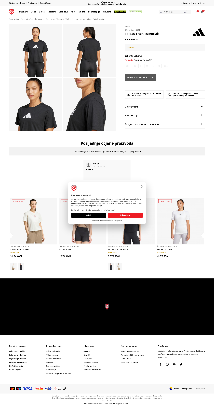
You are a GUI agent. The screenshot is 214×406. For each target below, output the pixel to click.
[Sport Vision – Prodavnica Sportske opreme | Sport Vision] (11, 11)
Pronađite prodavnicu (92, 370)
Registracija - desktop (18, 362)
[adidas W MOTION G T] (33, 221)
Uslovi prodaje (52, 355)
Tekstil (68, 19)
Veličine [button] (138, 60)
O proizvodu (131, 106)
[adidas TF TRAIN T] (180, 221)
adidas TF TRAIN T (165, 249)
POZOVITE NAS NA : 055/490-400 (108, 2)
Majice (75, 19)
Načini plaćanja (15, 370)
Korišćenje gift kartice (129, 362)
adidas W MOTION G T (20, 249)
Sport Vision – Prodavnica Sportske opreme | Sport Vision (32, 19)
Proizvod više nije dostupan (140, 77)
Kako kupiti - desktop (17, 355)
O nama (86, 351)
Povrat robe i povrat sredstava (58, 373)
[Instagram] (167, 364)
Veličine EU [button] (129, 60)
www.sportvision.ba (96, 404)
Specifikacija (131, 115)
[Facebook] (160, 364)
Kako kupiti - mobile (17, 351)
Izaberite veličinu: (133, 56)
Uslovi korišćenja (53, 351)
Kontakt (86, 355)
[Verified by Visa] (48, 388)
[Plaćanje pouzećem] (65, 388)
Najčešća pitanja (16, 366)
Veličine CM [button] (147, 60)
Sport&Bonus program (130, 351)
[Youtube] (174, 364)
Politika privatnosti (53, 358)
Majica (82, 19)
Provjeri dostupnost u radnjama (142, 124)
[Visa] (28, 388)
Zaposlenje (87, 358)
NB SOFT (112, 404)
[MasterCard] (12, 388)
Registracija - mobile (17, 358)
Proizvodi (61, 19)
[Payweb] (57, 388)
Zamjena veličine (53, 366)
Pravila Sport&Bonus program (133, 355)
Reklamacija (51, 370)
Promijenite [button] (200, 388)
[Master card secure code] (39, 388)
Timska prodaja (89, 366)
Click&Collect (126, 358)
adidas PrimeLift (66, 249)
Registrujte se (199, 3)
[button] (29, 11)
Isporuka (49, 362)
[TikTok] (181, 364)
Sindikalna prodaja (90, 362)
